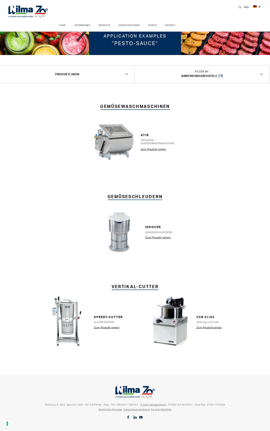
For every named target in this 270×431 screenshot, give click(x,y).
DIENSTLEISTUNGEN (129, 25)
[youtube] (141, 417)
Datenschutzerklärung (136, 409)
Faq (246, 7)
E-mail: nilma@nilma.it (153, 404)
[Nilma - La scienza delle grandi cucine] (28, 11)
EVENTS (152, 25)
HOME (62, 25)
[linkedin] (135, 417)
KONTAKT (170, 25)
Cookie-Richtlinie (161, 409)
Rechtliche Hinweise (110, 409)
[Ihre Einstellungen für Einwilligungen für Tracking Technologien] (7, 424)
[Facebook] (128, 417)
